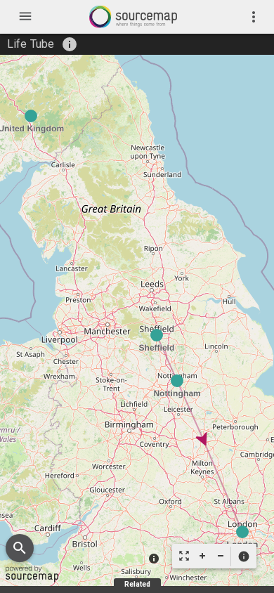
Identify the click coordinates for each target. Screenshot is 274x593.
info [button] (69, 44)
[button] (243, 556)
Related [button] (137, 584)
